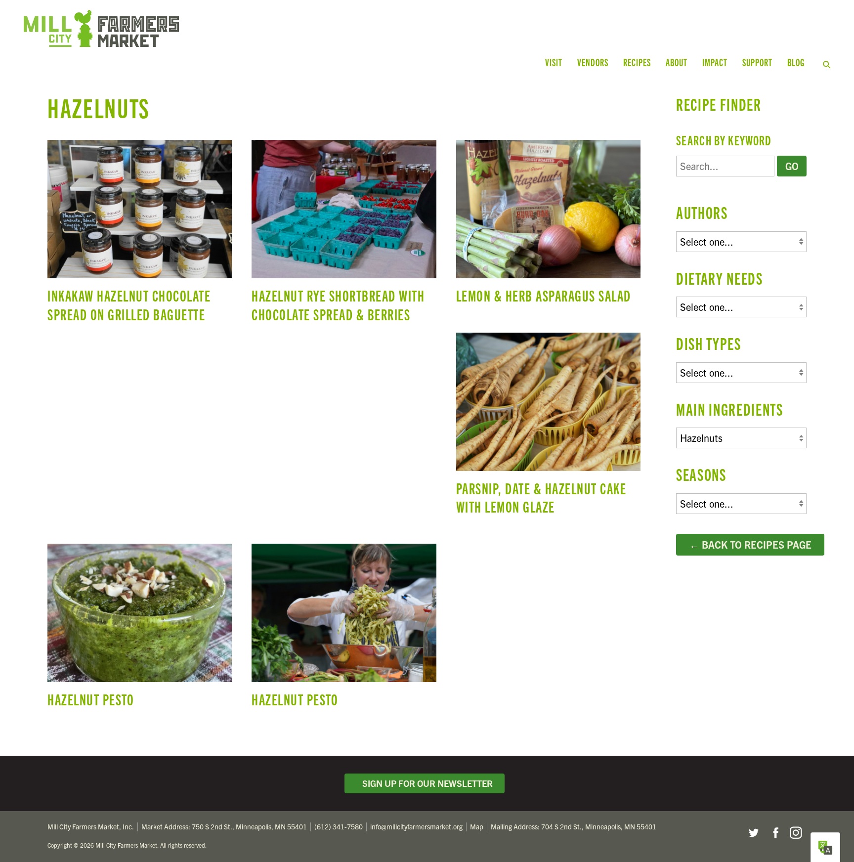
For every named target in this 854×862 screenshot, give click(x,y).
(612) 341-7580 (338, 826)
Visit (553, 62)
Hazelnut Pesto (139, 630)
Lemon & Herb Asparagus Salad (548, 226)
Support (757, 62)
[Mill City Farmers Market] (237, 28)
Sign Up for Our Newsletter (425, 783)
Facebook (774, 833)
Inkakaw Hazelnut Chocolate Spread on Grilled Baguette (139, 235)
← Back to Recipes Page (750, 544)
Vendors (592, 62)
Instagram (796, 833)
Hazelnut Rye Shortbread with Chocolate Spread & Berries (344, 235)
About (676, 62)
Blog (796, 62)
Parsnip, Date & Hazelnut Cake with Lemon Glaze (548, 428)
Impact (714, 62)
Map (476, 826)
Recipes (637, 62)
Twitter (753, 833)
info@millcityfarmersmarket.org (416, 826)
